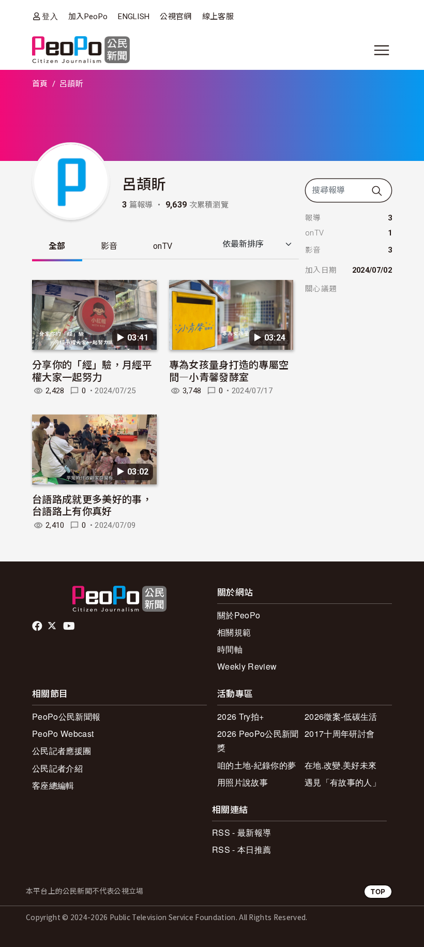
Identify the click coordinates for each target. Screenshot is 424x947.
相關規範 (234, 632)
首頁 (40, 83)
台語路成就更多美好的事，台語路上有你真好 (92, 505)
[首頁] (81, 50)
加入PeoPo (88, 16)
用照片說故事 (242, 782)
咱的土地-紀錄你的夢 (256, 765)
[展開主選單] (381, 50)
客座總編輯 (53, 785)
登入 (50, 16)
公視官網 (175, 16)
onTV (162, 246)
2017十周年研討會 (339, 733)
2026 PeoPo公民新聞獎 (257, 740)
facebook (38, 626)
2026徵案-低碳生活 (341, 716)
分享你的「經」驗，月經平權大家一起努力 (92, 370)
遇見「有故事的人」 (343, 782)
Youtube (70, 626)
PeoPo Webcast (63, 733)
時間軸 (230, 649)
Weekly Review (247, 666)
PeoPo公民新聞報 (66, 716)
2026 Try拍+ (240, 716)
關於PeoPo (238, 615)
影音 (109, 246)
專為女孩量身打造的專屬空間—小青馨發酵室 (229, 370)
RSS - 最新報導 (241, 832)
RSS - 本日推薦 (241, 849)
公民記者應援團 (61, 751)
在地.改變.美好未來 (340, 765)
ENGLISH (133, 16)
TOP (378, 891)
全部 (57, 246)
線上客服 (218, 16)
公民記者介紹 (57, 768)
